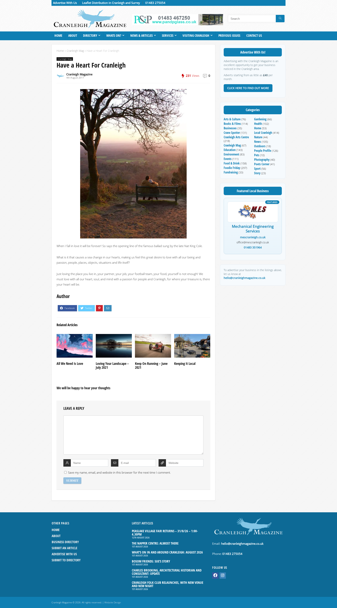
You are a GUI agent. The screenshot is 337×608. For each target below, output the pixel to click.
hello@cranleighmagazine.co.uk (244, 278)
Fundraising (231, 172)
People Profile (262, 150)
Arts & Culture (232, 119)
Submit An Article (64, 548)
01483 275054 (155, 3)
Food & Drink (232, 163)
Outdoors (259, 146)
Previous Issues (229, 35)
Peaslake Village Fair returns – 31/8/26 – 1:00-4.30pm (165, 533)
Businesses (230, 128)
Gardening (260, 119)
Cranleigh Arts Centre (236, 137)
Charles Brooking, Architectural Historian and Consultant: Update (166, 572)
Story (257, 173)
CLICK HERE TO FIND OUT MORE (248, 88)
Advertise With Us (65, 3)
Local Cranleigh (263, 132)
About (72, 35)
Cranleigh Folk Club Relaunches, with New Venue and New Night (167, 584)
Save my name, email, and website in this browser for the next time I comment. (119, 472)
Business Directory (65, 542)
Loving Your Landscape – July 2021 (112, 365)
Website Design (112, 602)
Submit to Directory (66, 560)
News (257, 141)
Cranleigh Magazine (79, 74)
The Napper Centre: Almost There (155, 543)
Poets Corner (261, 164)
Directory (90, 35)
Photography (262, 159)
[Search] (280, 18)
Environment (231, 154)
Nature (258, 137)
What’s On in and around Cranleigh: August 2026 (167, 552)
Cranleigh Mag (75, 51)
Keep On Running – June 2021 (151, 365)
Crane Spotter (232, 132)
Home (58, 35)
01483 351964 (253, 247)
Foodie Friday (232, 168)
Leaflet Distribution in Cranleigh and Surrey (111, 3)
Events (227, 159)
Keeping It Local (184, 363)
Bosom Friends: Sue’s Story (151, 561)
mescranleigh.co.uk (252, 237)
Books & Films (232, 123)
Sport (257, 168)
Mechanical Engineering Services (253, 229)
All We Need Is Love (70, 363)
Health (258, 123)
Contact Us (254, 35)
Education (230, 150)
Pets (256, 155)
